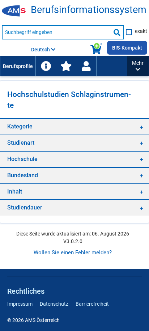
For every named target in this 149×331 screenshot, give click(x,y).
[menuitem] (17, 66)
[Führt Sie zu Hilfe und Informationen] (45, 66)
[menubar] (63, 66)
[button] (138, 66)
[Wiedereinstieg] (86, 66)
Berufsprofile (18, 66)
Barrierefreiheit (92, 304)
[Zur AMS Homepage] (16, 11)
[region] (74, 126)
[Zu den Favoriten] (66, 66)
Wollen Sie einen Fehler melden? (73, 252)
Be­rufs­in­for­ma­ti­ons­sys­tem (88, 10)
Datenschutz (54, 304)
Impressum (20, 304)
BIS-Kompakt (127, 48)
